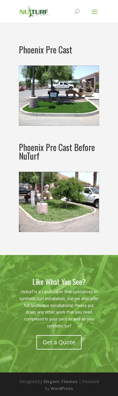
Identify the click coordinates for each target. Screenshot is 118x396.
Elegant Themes (61, 381)
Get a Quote (59, 342)
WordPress (62, 388)
